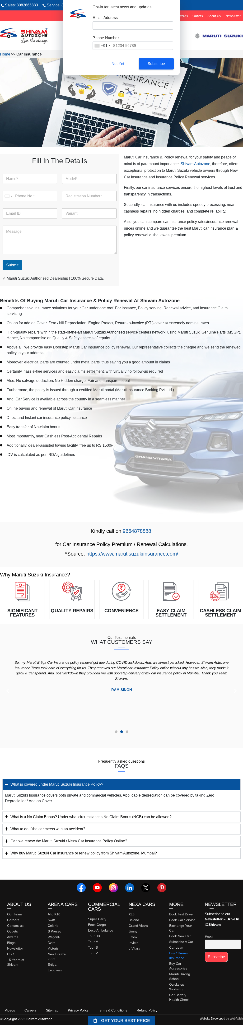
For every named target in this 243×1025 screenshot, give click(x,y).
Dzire (52, 943)
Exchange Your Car (180, 928)
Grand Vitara (138, 926)
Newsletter (233, 16)
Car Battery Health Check (179, 997)
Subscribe (156, 64)
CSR (10, 954)
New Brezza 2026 (57, 956)
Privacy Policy (78, 1010)
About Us (214, 16)
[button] (8, 691)
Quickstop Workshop (176, 987)
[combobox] (102, 46)
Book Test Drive (181, 914)
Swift (51, 920)
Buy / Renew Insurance (178, 955)
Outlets (197, 16)
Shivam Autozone (195, 164)
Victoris (53, 948)
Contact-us (15, 926)
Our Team (14, 914)
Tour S (93, 947)
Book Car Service (182, 920)
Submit (12, 265)
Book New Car (180, 936)
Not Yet (118, 64)
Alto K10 (54, 914)
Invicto (133, 943)
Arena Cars (63, 904)
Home (5, 54)
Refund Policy (147, 1010)
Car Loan (176, 947)
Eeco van (55, 970)
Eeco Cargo (97, 925)
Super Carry (97, 919)
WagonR (54, 937)
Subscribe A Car (181, 942)
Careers (13, 920)
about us (19, 904)
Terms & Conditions (112, 1010)
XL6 (132, 914)
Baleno (134, 920)
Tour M (93, 942)
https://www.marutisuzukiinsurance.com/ (132, 554)
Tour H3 (94, 936)
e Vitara (134, 948)
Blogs (11, 943)
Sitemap (52, 1010)
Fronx (133, 937)
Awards (182, 16)
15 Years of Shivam (15, 962)
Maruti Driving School (179, 976)
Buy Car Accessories (178, 966)
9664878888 (137, 531)
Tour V (93, 953)
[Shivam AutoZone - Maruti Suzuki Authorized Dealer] (23, 36)
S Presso (54, 931)
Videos (10, 1010)
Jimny (133, 931)
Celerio (53, 926)
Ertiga (52, 964)
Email (209, 937)
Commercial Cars (104, 907)
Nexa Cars (142, 904)
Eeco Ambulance (100, 930)
